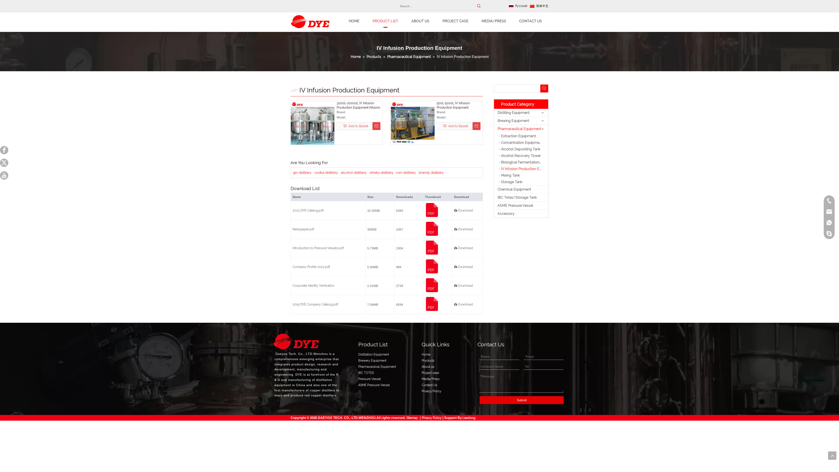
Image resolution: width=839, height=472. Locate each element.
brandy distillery (431, 173)
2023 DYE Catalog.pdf (308, 210)
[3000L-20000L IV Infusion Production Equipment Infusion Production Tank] (313, 122)
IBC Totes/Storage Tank (517, 197)
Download (465, 210)
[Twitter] (4, 163)
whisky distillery (381, 173)
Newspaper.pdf (303, 229)
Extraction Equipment (518, 136)
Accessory (506, 214)
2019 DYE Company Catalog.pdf (315, 304)
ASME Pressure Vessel (515, 205)
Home (426, 354)
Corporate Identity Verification (314, 285)
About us (428, 366)
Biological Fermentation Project (524, 162)
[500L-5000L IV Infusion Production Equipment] (413, 122)
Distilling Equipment (514, 113)
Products (428, 360)
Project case (430, 373)
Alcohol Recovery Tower (521, 156)
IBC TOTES (366, 373)
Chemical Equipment (514, 189)
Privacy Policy (431, 391)
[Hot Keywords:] (479, 6)
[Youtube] (4, 175)
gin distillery (302, 173)
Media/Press (431, 379)
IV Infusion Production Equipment (524, 169)
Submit (522, 400)
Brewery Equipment (372, 360)
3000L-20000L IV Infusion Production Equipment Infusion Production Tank (358, 105)
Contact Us (429, 385)
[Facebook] (4, 150)
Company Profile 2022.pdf (311, 267)
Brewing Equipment (513, 121)
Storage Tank (511, 182)
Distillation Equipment (373, 354)
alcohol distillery (353, 173)
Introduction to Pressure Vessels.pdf (318, 248)
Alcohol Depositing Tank (520, 149)
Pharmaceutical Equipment (519, 129)
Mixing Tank (510, 175)
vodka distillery (326, 173)
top (832, 455)
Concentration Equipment (522, 143)
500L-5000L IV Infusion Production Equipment (453, 105)
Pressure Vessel (369, 379)
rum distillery (406, 173)
